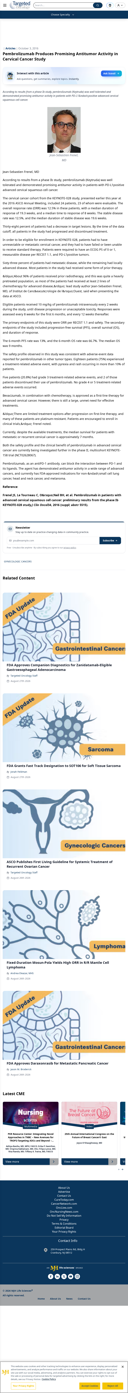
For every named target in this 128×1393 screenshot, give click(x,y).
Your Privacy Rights (64, 1231)
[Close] (122, 1366)
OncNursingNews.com (64, 1211)
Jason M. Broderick (20, 1069)
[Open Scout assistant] (110, 5)
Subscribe (108, 540)
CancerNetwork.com (64, 1203)
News (69, 1298)
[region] (64, 1377)
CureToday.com (64, 1200)
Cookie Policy (49, 1379)
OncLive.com (64, 1207)
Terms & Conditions (64, 1223)
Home (41, 1298)
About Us (64, 1188)
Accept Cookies (90, 1385)
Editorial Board (64, 1227)
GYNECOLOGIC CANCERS (18, 561)
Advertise (64, 1192)
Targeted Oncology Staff (24, 675)
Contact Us (64, 1196)
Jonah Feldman (18, 771)
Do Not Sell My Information (64, 1215)
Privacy (64, 1219)
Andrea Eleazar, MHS (22, 973)
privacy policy (70, 547)
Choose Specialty (60, 14)
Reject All (113, 1385)
